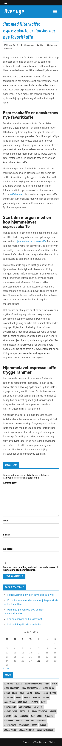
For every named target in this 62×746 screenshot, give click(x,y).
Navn (6, 520)
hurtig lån (24, 711)
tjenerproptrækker (44, 729)
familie (27, 697)
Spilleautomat (10, 729)
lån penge (24, 716)
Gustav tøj (38, 706)
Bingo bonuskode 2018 (31, 688)
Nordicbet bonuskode (25, 720)
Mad (42, 45)
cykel (37, 693)
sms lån (43, 725)
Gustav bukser (25, 706)
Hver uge (14, 11)
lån (15, 716)
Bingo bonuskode (11, 688)
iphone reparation (39, 711)
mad (32, 716)
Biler (47, 683)
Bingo (54, 683)
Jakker (53, 711)
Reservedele (24, 725)
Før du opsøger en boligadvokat (24, 619)
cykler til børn (49, 693)
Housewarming (10, 711)
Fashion (36, 697)
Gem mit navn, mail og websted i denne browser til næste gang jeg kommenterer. (30, 568)
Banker (19, 683)
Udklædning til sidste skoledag (24, 624)
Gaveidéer (33, 702)
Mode (39, 716)
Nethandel (49, 716)
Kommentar (10, 483)
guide (43, 702)
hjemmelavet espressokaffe (31, 241)
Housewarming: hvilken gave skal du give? (30, 594)
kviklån (7, 716)
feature (45, 697)
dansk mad (8, 697)
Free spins (22, 702)
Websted (7, 549)
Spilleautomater (26, 729)
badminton (8, 683)
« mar (6, 668)
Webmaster (29, 45)
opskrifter (41, 720)
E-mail (7, 534)
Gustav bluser (10, 706)
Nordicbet (8, 720)
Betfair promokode (33, 683)
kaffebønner (16, 194)
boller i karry (10, 693)
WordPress (39, 742)
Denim (18, 697)
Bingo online (48, 688)
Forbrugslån (9, 702)
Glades (52, 742)
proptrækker (10, 725)
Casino (29, 693)
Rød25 (34, 725)
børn (22, 693)
